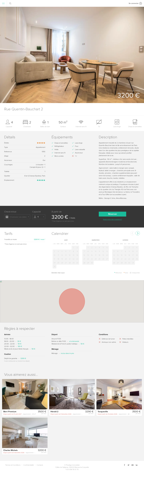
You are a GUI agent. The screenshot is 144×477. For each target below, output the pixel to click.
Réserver (112, 214)
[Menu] (3, 3)
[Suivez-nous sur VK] (136, 465)
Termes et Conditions (12, 465)
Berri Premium (9, 411)
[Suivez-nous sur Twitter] (128, 465)
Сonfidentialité (28, 465)
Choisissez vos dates (18, 217)
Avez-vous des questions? (112, 219)
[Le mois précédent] (132, 233)
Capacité (36, 211)
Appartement (19, 414)
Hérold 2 (54, 411)
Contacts (40, 465)
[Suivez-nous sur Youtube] (132, 465)
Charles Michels (10, 450)
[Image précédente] (4, 394)
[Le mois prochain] (138, 233)
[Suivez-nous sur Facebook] (124, 465)
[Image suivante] (45, 394)
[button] (140, 55)
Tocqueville (103, 411)
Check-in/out (10, 211)
